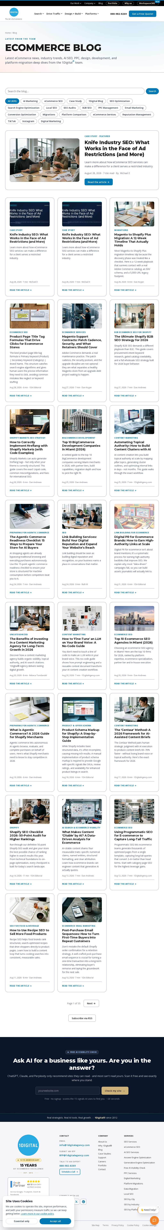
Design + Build (73, 13)
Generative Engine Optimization (139, 1162)
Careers (102, 1161)
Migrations (49, 114)
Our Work (74, 3)
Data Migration (131, 1188)
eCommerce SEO (53, 101)
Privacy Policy (118, 1225)
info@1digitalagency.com (74, 1145)
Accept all (55, 1221)
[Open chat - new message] (148, 1211)
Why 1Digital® (105, 1145)
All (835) (12, 101)
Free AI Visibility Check (134, 1167)
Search (38, 13)
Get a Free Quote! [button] (142, 13)
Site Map (95, 1225)
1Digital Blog (96, 101)
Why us (128, 3)
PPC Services (130, 1173)
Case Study (75, 101)
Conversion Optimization (22, 114)
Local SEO (51, 107)
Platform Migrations (133, 1183)
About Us (102, 1141)
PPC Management (108, 107)
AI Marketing (30, 101)
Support (102, 1157)
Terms (105, 1225)
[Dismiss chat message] (158, 1208)
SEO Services (130, 1141)
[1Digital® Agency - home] (28, 1145)
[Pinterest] (83, 1202)
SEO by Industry (131, 1204)
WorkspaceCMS (147, 3)
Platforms (91, 13)
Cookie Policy (133, 1225)
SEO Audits (70, 107)
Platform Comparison (74, 114)
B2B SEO (87, 107)
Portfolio (112, 3)
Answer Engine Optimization (137, 1157)
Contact (102, 1169)
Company (88, 3)
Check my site (115, 1090)
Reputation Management (137, 114)
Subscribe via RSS (82, 1018)
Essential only (21, 1221)
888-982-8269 (118, 13)
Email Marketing (134, 107)
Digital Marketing (51, 121)
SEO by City (129, 1199)
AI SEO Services (131, 1152)
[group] (28, 1166)
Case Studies (104, 1153)
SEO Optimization (120, 101)
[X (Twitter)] (76, 1202)
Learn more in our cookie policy (37, 1213)
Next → (91, 1003)
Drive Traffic (53, 13)
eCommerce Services (104, 114)
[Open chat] (155, 1221)
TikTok (12, 121)
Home (8, 33)
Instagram (28, 121)
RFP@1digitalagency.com (74, 1155)
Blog (100, 3)
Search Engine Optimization (23, 107)
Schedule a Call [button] (68, 1171)
